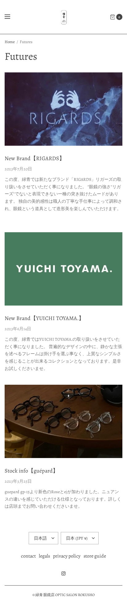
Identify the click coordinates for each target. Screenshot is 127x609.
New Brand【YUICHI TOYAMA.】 (44, 318)
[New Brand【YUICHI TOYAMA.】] (63, 269)
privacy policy (66, 556)
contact (28, 556)
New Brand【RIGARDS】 (35, 158)
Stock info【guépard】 (31, 470)
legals (44, 556)
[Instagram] (63, 573)
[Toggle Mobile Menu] (11, 17)
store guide (95, 556)
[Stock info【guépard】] (63, 421)
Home (10, 41)
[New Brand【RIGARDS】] (63, 109)
